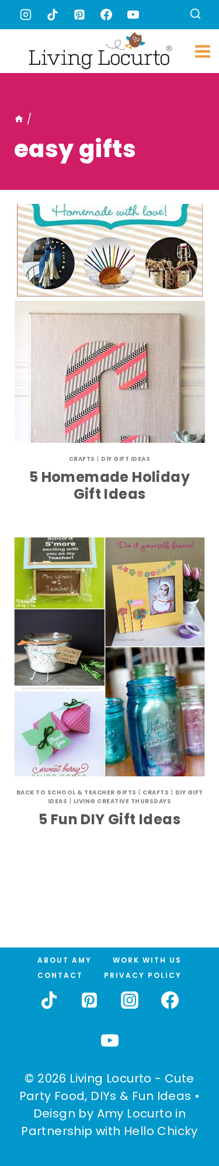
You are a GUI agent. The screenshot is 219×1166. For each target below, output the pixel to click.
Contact (60, 975)
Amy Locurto (134, 1113)
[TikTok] (52, 14)
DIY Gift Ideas (125, 458)
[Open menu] (203, 51)
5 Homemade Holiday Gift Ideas (109, 485)
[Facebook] (106, 14)
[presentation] (109, 323)
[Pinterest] (79, 14)
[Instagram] (25, 14)
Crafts (82, 458)
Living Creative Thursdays (123, 801)
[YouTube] (133, 14)
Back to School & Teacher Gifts (76, 792)
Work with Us (147, 960)
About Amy (64, 960)
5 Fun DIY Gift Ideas (109, 819)
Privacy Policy (143, 975)
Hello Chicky (161, 1131)
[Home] (19, 119)
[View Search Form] (195, 15)
